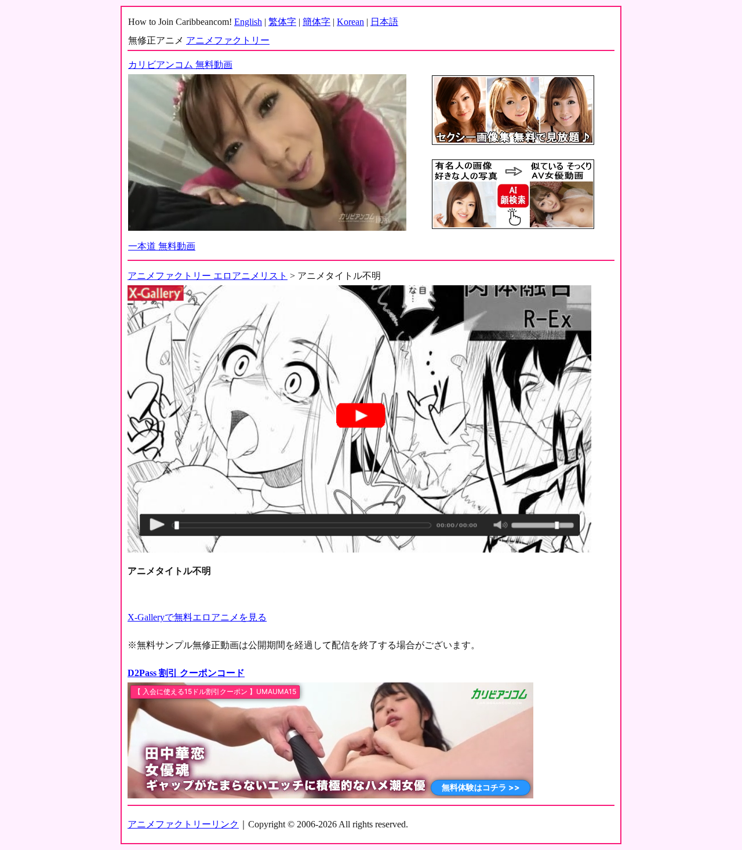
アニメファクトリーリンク (183, 824)
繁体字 (282, 22)
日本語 (384, 22)
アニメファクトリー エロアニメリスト (208, 276)
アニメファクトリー (228, 40)
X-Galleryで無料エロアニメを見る (197, 617)
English (248, 22)
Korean (350, 22)
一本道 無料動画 (161, 246)
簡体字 (316, 22)
